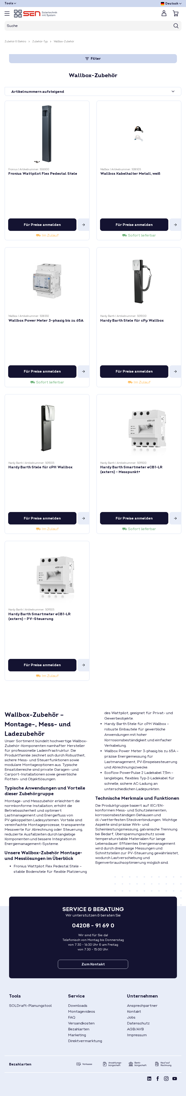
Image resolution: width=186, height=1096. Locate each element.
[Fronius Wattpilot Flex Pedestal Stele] (47, 134)
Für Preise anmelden (42, 225)
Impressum (137, 1035)
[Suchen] (176, 26)
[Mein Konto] (164, 14)
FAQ (71, 1017)
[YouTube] (174, 1079)
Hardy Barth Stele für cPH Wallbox (40, 467)
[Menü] (7, 13)
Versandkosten (81, 1023)
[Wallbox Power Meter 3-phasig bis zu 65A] (47, 281)
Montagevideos (81, 1011)
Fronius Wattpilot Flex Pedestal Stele (42, 173)
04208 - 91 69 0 (93, 925)
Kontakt (134, 1011)
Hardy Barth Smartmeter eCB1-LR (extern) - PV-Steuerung (39, 616)
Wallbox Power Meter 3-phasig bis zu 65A (45, 320)
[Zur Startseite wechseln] (84, 13)
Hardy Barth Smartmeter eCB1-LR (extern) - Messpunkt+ (131, 469)
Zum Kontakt (93, 964)
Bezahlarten (78, 1029)
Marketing (77, 1035)
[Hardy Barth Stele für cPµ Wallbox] (139, 281)
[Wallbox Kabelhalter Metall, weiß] (139, 134)
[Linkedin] (149, 1079)
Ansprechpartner (142, 1005)
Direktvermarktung (85, 1041)
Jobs (131, 1017)
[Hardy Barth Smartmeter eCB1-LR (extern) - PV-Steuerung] (47, 575)
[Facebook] (157, 1079)
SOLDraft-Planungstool (30, 1005)
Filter (95, 58)
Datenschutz (138, 1023)
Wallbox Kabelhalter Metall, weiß (130, 173)
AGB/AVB (135, 1029)
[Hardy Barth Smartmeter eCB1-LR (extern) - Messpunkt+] (139, 428)
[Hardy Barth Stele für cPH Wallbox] (47, 428)
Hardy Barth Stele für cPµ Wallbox (132, 320)
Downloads (77, 1005)
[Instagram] (166, 1079)
